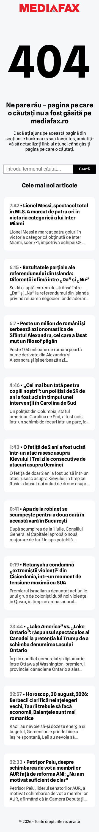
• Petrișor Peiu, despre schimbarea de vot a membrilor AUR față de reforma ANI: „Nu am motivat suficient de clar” (47, 771)
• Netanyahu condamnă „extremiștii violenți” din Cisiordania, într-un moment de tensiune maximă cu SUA (45, 573)
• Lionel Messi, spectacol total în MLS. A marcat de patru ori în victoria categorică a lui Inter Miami (49, 214)
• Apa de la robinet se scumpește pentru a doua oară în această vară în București (47, 515)
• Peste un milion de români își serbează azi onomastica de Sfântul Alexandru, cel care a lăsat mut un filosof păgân (48, 332)
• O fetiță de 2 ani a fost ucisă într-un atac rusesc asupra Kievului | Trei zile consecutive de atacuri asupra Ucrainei (48, 456)
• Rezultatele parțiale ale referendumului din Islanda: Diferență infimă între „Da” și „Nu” (49, 273)
